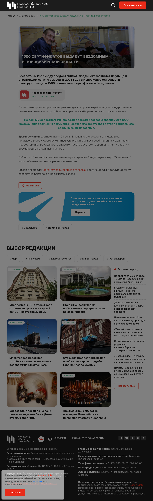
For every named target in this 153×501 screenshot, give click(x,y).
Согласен (15, 492)
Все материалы (133, 5)
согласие (37, 481)
